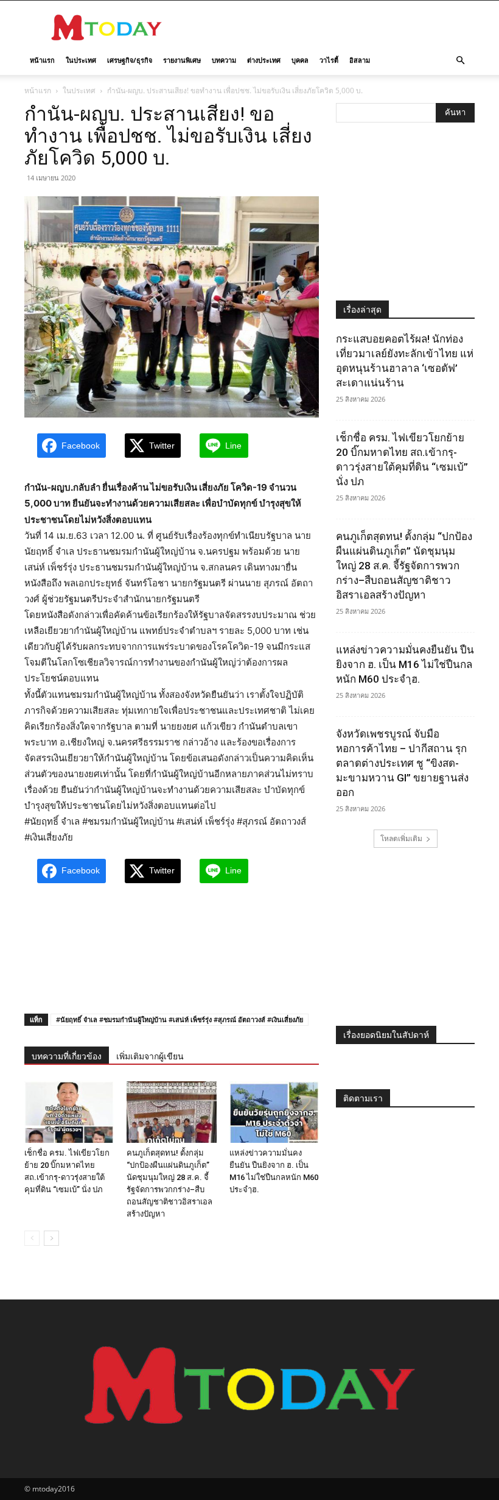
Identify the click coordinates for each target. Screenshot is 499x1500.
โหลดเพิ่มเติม (401, 838)
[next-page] (51, 1238)
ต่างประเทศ (264, 60)
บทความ (224, 60)
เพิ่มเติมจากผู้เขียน (150, 1056)
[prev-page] (32, 1238)
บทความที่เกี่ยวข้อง (67, 1056)
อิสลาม (359, 60)
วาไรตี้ (328, 60)
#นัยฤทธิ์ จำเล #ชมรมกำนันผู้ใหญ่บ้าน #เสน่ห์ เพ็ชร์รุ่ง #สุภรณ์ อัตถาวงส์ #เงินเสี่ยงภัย (179, 1019)
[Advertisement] (331, 27)
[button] (460, 60)
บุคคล (300, 60)
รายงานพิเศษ (182, 60)
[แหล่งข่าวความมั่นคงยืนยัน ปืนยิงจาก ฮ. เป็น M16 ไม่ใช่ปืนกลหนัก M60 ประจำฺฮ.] (274, 1112)
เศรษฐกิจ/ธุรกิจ (129, 60)
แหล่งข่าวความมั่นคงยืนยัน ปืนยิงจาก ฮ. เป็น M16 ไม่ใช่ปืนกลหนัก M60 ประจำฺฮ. (405, 664)
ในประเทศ (81, 60)
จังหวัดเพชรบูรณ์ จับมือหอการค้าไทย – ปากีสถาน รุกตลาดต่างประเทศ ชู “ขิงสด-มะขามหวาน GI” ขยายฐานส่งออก (402, 763)
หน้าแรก (42, 60)
